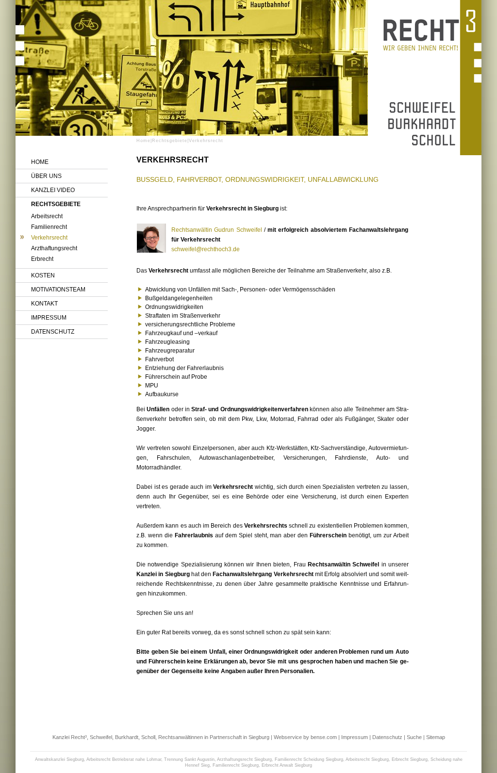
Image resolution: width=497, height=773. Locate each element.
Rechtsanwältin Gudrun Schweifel (216, 229)
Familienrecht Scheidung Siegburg (309, 759)
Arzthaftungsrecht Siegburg (244, 759)
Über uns (46, 176)
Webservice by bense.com (305, 737)
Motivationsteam (58, 289)
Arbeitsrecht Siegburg (367, 759)
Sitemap (435, 737)
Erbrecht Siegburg (410, 759)
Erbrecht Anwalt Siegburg (287, 765)
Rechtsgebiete (56, 204)
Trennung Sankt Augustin (189, 759)
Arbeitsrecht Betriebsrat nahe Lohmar (123, 759)
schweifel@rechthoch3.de (205, 249)
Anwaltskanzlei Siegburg (59, 759)
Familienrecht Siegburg (236, 765)
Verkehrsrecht (49, 237)
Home (40, 162)
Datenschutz (52, 331)
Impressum (48, 317)
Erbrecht (42, 259)
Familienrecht (49, 227)
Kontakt (44, 303)
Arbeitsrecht (47, 216)
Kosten (43, 275)
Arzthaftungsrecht (54, 248)
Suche (414, 737)
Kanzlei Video (53, 190)
